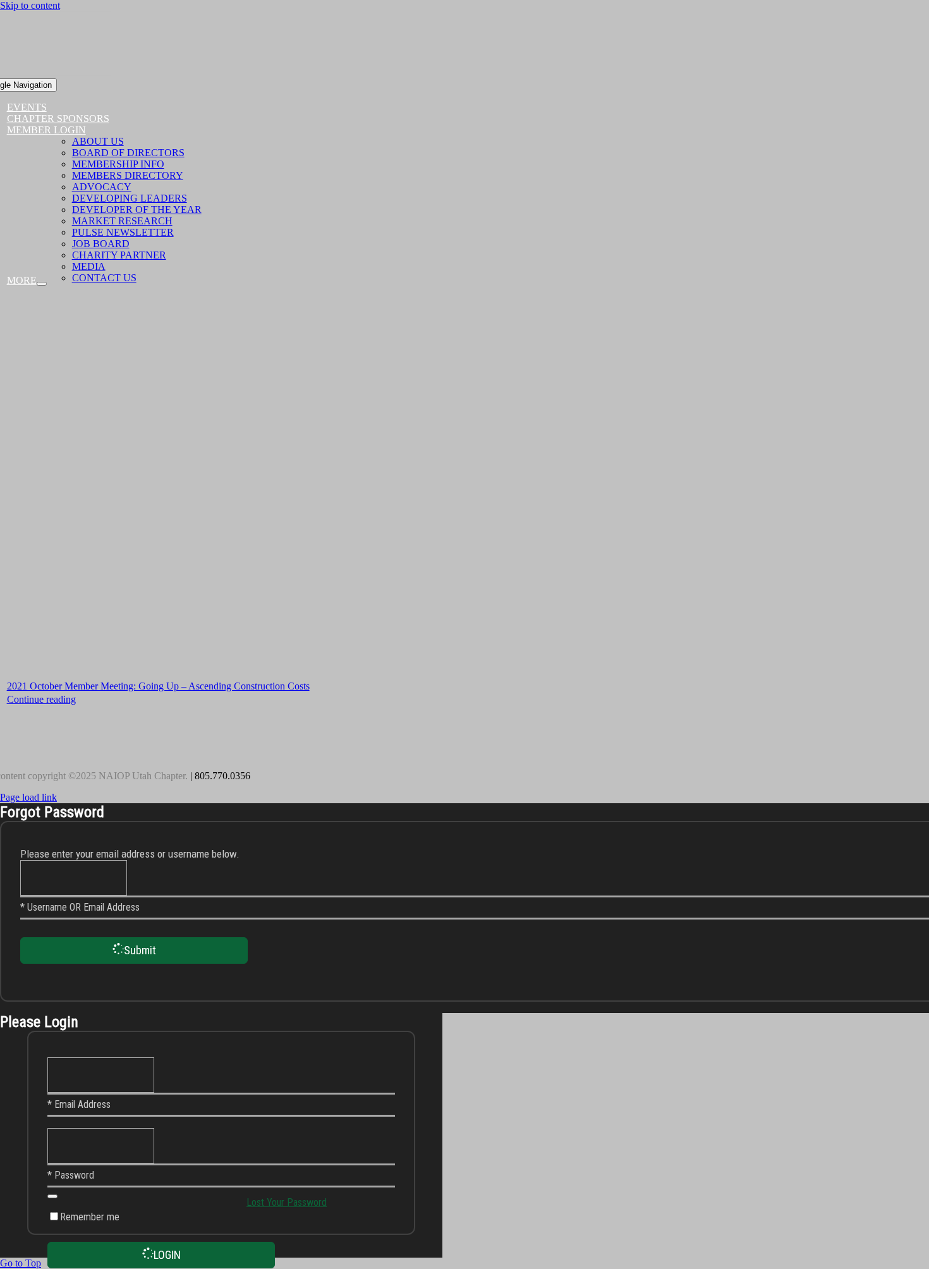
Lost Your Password (286, 1202)
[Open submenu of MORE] (42, 284)
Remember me (89, 1217)
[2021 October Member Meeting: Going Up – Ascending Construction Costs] (379, 487)
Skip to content (30, 5)
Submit (140, 950)
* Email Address (79, 1104)
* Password (70, 1175)
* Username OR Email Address (80, 907)
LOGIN (167, 1254)
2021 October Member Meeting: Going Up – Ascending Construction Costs (158, 686)
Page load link (28, 797)
